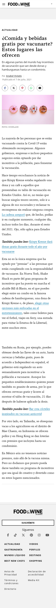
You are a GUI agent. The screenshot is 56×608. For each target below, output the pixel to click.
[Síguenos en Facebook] (8, 535)
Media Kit (33, 580)
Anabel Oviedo (14, 75)
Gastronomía (13, 549)
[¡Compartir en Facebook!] (5, 88)
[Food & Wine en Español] (19, 4)
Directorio (10, 588)
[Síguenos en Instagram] (39, 535)
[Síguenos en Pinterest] (31, 535)
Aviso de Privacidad (10, 573)
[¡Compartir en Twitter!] (14, 88)
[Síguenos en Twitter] (23, 535)
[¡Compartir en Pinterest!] (22, 88)
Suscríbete (28, 522)
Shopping (35, 560)
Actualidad (10, 29)
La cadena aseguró (13, 214)
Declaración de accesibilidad (37, 573)
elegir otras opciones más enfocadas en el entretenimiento (25, 308)
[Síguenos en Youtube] (47, 535)
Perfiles (34, 549)
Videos (33, 543)
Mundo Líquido (14, 555)
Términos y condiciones (11, 582)
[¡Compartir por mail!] (40, 88)
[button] (4, 4)
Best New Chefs (14, 560)
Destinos (35, 555)
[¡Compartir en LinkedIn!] (31, 88)
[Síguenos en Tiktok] (15, 535)
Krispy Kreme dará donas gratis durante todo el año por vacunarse (27, 246)
